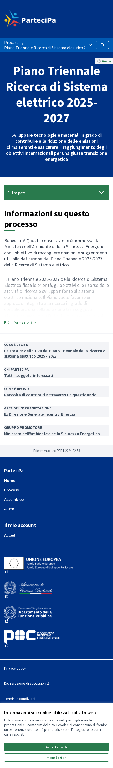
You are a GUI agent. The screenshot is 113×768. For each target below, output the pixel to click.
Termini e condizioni (19, 698)
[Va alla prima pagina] (43, 18)
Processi (11, 42)
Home (9, 480)
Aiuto (9, 508)
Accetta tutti (56, 747)
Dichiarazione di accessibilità (26, 683)
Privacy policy (15, 668)
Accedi (10, 535)
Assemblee (14, 499)
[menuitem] (56, 480)
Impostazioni (56, 757)
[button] (20, 322)
